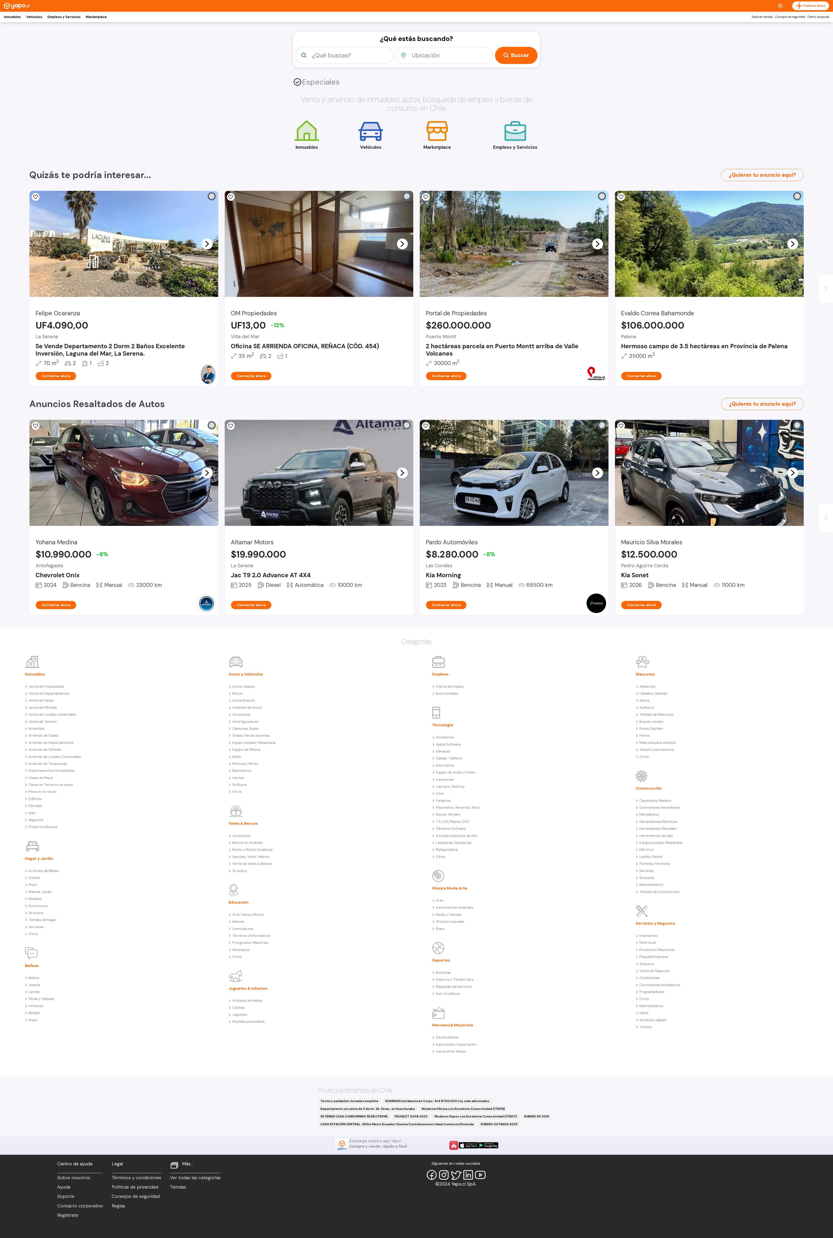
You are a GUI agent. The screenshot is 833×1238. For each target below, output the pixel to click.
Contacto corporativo (80, 1206)
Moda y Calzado (41, 998)
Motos (237, 693)
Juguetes (239, 1014)
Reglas (118, 1206)
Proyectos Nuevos (43, 826)
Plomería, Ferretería (655, 863)
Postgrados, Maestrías (250, 942)
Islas (32, 813)
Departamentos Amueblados (52, 770)
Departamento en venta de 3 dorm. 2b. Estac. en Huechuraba (367, 1109)
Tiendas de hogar (42, 919)
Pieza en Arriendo (42, 791)
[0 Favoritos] (35, 197)
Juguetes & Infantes (248, 988)
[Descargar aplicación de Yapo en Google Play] (488, 1145)
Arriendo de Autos (247, 707)
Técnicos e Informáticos (251, 935)
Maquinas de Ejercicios (454, 986)
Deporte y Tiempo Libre (455, 979)
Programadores (652, 991)
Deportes (441, 960)
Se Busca (239, 784)
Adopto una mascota (657, 749)
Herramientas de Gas (656, 835)
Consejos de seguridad (790, 17)
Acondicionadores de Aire (456, 835)
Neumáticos (241, 770)
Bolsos (34, 977)
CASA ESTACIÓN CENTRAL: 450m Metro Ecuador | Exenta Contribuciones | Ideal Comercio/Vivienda (397, 1124)
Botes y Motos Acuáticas (252, 849)
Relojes (34, 1013)
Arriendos (36, 728)
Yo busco (239, 870)
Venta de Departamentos (49, 693)
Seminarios (240, 949)
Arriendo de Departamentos (51, 742)
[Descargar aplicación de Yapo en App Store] (469, 1145)
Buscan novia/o (652, 721)
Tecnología (442, 725)
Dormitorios (38, 906)
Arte (439, 900)
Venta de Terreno (43, 721)
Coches (238, 1007)
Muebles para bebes (248, 1021)
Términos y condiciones (136, 1178)
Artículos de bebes (247, 1000)
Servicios (647, 870)
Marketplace (96, 17)
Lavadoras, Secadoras (453, 842)
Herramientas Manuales (658, 828)
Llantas (238, 777)
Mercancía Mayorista (452, 1025)
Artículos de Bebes (44, 870)
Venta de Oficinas (43, 707)
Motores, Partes (245, 763)
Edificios (35, 798)
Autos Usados (243, 686)
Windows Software (451, 828)
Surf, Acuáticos (448, 993)
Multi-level (648, 942)
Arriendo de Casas (43, 735)
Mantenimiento (651, 884)
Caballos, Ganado (653, 693)
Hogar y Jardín (39, 858)
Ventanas (36, 927)
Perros (645, 735)
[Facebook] (432, 1175)
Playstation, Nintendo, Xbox (458, 807)
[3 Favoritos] (621, 197)
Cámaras (443, 751)
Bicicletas (443, 972)
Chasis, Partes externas (251, 735)
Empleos (440, 674)
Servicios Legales (653, 1020)
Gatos (644, 700)
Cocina (34, 877)
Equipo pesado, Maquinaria (253, 742)
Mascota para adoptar (658, 742)
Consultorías (650, 977)
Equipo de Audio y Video (455, 772)
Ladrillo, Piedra (651, 856)
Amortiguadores (245, 721)
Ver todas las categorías (195, 1178)
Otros (33, 934)
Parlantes (443, 800)
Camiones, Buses (245, 728)
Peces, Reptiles (651, 728)
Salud (644, 1013)
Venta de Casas (41, 700)
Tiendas (178, 1187)
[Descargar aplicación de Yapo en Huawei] (454, 1145)
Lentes (34, 991)
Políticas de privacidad (135, 1187)
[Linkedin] (468, 1175)
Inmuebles (12, 17)
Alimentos (647, 686)
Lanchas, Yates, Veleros (250, 856)
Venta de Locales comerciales (52, 714)
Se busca (36, 913)
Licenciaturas (243, 928)
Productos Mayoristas (657, 949)
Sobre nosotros (73, 1178)
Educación (239, 902)
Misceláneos (649, 814)
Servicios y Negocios (655, 923)
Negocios (36, 820)
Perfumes (36, 1006)
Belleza (32, 965)
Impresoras (445, 779)
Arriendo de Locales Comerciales (55, 756)
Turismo (646, 1027)
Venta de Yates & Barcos (252, 863)
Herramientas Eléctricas (658, 821)
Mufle (236, 756)
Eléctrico (647, 849)
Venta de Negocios (655, 970)
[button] (207, 243)
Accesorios (241, 714)
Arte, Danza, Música (248, 914)
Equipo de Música (246, 749)
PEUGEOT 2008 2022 (411, 1116)
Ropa (33, 1020)
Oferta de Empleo (450, 686)
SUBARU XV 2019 (536, 1116)
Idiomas (238, 921)
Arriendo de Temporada (48, 763)
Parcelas (35, 805)
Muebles (35, 898)
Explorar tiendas (762, 17)
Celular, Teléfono (449, 758)
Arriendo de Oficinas (45, 749)
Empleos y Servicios (64, 17)
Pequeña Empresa (654, 956)
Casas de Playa (41, 777)
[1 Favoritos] (231, 197)
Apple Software (448, 744)
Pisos (33, 884)
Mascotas (645, 674)
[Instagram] (444, 1175)
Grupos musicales (450, 921)
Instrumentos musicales (455, 907)
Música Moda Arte (449, 888)
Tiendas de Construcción (660, 892)
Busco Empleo (447, 693)
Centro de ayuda (818, 17)
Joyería (34, 985)
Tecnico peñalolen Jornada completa (349, 1101)
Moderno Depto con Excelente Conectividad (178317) (476, 1116)
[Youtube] (480, 1175)
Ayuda (63, 1187)
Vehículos (34, 17)
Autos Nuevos (243, 700)
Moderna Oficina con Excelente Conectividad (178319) (463, 1109)
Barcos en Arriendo (247, 842)
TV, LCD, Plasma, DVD (452, 821)
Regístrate (67, 1215)
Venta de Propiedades (46, 686)
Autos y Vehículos (246, 674)
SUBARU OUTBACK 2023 (499, 1124)
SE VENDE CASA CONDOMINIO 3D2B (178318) (354, 1116)
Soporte (65, 1196)
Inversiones (648, 935)
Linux (440, 793)
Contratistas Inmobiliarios (660, 807)
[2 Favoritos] (426, 426)
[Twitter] (456, 1175)
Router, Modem (448, 814)
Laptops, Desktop (450, 786)
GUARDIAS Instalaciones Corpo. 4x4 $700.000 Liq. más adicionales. (437, 1101)
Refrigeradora (447, 849)
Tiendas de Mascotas (657, 714)
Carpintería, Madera (655, 800)
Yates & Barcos (243, 823)
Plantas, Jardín (40, 892)
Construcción (649, 788)
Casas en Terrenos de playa (51, 784)
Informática (445, 765)
